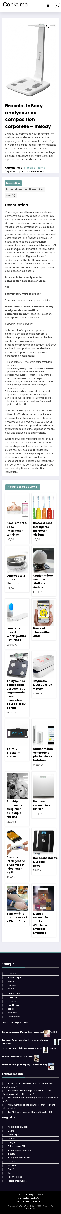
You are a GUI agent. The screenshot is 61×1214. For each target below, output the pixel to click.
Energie (11, 1142)
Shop (40, 1194)
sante (41, 167)
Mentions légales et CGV (28, 1198)
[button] (48, 26)
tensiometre (14, 1016)
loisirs (11, 981)
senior (11, 1008)
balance (12, 997)
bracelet (29, 167)
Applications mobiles (19, 1126)
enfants (12, 973)
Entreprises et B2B (17, 1146)
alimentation (14, 993)
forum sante (35, 317)
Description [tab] (13, 183)
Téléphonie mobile (17, 1180)
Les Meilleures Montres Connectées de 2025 (30, 1111)
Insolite (11, 1153)
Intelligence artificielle (19, 1157)
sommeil (12, 1012)
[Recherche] (57, 5)
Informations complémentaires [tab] (24, 189)
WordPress (25, 1206)
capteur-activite (25, 171)
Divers (11, 1130)
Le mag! (29, 1194)
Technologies (15, 1176)
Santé (11, 1169)
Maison (11, 1161)
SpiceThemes (30, 1209)
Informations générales (20, 1150)
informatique (14, 977)
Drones (11, 1138)
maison (12, 985)
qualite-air (13, 1005)
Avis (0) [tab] (10, 195)
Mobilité (12, 1165)
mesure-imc (40, 171)
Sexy (10, 1173)
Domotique (13, 1134)
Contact (18, 1194)
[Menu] (48, 6)
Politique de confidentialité (28, 1201)
